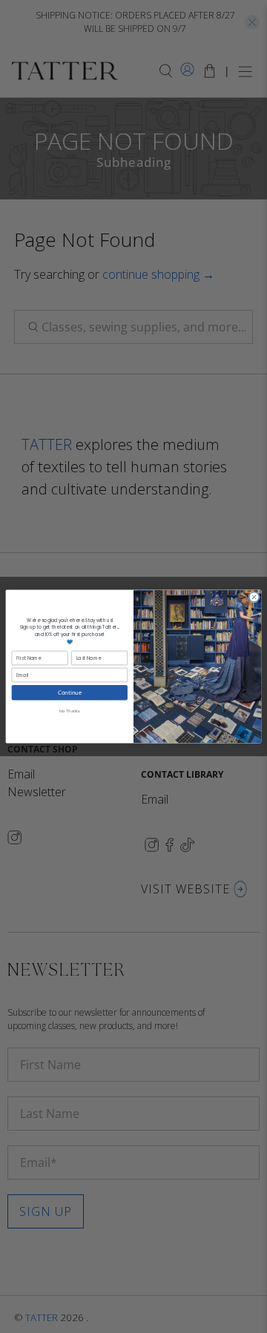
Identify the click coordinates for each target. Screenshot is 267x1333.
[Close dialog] (254, 597)
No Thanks (69, 710)
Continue (70, 692)
